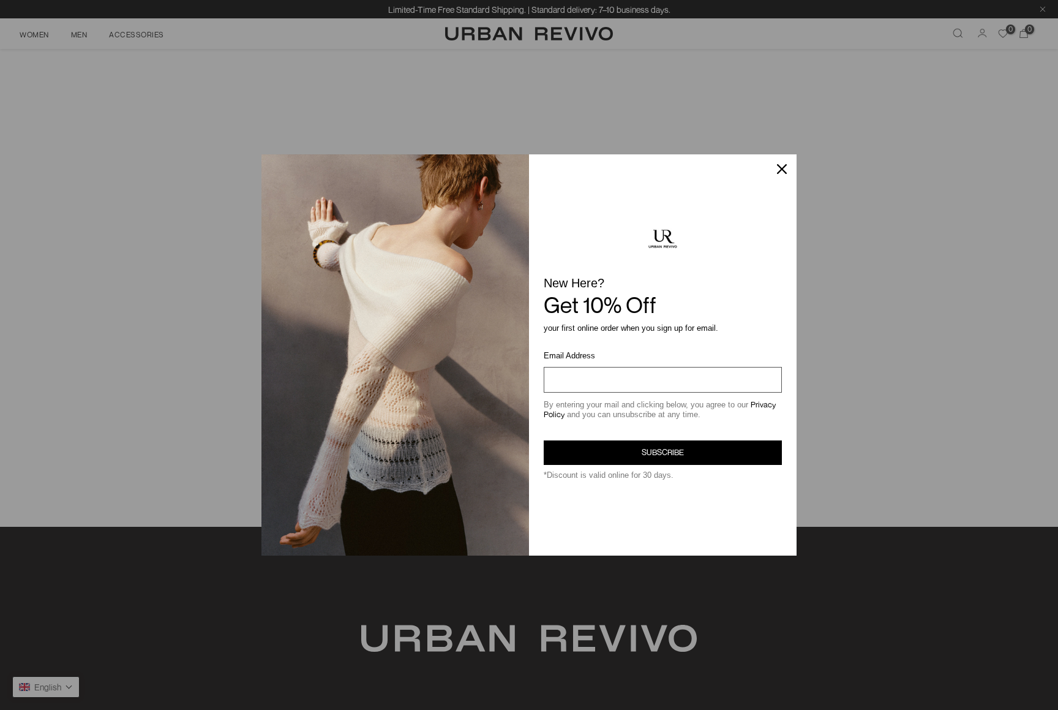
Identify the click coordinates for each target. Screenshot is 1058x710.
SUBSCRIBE (663, 452)
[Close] (782, 169)
